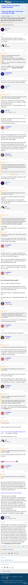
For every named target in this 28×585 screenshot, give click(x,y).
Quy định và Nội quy (5, 576)
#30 (26, 250)
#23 (26, 78)
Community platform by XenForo (13, 580)
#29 (26, 212)
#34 (26, 342)
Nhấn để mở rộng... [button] (14, 174)
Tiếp (18, 546)
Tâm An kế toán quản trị (7, 560)
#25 (26, 116)
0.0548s (21, 582)
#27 (26, 159)
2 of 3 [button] (14, 546)
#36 (26, 391)
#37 (26, 417)
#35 (26, 363)
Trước (9, 546)
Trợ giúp (20, 576)
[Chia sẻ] (24, 34)
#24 (26, 91)
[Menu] (2, 1)
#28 (26, 187)
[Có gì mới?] (26, 1)
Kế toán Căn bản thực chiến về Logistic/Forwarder (11, 6)
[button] (26, 583)
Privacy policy (14, 576)
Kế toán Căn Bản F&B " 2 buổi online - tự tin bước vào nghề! (13, 12)
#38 (26, 445)
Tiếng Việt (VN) (5, 574)
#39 (26, 471)
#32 (26, 308)
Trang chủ (3, 578)
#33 (26, 330)
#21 (26, 34)
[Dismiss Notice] (25, 5)
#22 (26, 50)
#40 (26, 522)
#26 (26, 132)
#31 (26, 277)
